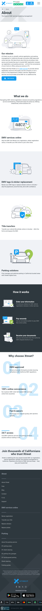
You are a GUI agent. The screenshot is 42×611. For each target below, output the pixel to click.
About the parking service (9, 542)
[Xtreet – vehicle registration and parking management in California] (16, 586)
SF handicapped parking (9, 557)
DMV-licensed (24, 69)
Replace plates (6, 527)
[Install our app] (13, 595)
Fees (3, 486)
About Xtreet (5, 482)
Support (4, 501)
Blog (3, 490)
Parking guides (6, 565)
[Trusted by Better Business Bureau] (30, 3)
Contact (4, 494)
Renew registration (7, 516)
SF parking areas (7, 546)
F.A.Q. (3, 497)
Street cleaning (6, 561)
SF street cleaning (7, 550)
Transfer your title (7, 520)
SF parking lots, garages (9, 553)
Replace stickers (6, 524)
